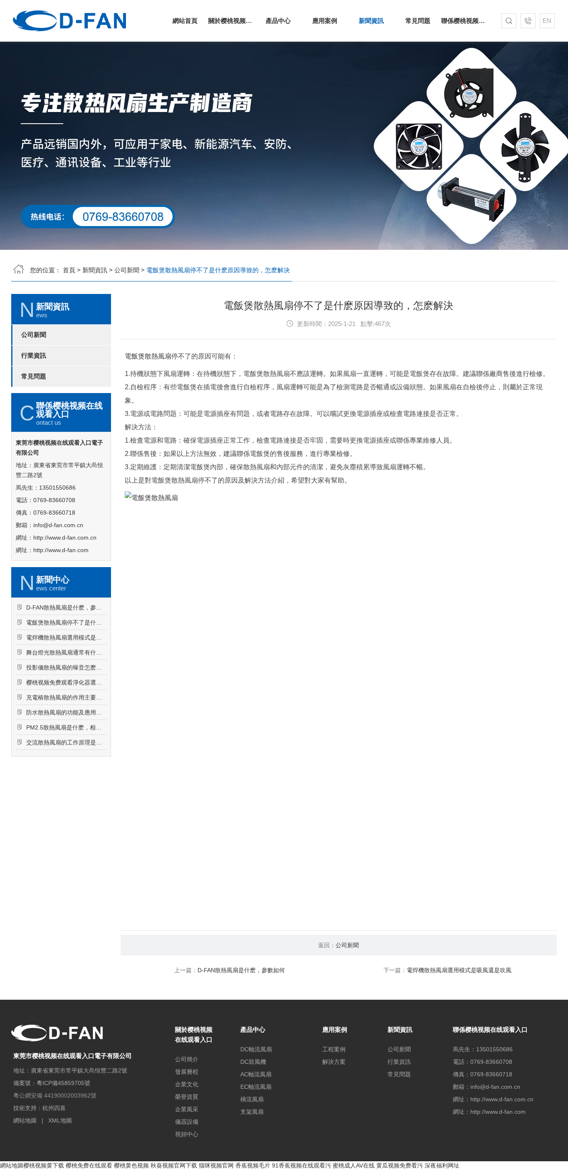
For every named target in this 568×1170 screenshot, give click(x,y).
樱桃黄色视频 (131, 1165)
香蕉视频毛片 (252, 1165)
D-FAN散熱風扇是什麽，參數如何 (241, 970)
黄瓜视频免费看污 (399, 1165)
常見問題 (417, 20)
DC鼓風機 (253, 1061)
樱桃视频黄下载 (43, 1165)
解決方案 (334, 1061)
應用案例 (324, 20)
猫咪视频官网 (216, 1165)
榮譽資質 (186, 1096)
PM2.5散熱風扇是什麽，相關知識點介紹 (66, 727)
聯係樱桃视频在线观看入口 (464, 20)
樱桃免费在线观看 (89, 1165)
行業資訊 (33, 355)
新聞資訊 (371, 20)
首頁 (69, 270)
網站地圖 (25, 1120)
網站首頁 (185, 20)
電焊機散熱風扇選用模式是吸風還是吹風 (66, 637)
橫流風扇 (252, 1099)
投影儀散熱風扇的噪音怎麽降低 (66, 667)
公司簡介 (186, 1059)
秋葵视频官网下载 (174, 1165)
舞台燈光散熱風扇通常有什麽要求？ (66, 652)
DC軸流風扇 (256, 1049)
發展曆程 (186, 1071)
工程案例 (334, 1049)
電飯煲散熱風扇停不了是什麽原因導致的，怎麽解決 (66, 622)
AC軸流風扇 (256, 1074)
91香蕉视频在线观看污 (301, 1165)
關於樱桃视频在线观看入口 (231, 20)
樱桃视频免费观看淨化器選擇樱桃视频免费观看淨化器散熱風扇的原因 (66, 682)
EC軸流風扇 (256, 1086)
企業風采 (186, 1109)
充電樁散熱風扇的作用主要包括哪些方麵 (66, 697)
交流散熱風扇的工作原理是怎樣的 (66, 742)
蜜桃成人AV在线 (354, 1165)
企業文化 (186, 1084)
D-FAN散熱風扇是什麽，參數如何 (66, 607)
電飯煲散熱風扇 (148, 356)
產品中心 (278, 20)
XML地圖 (60, 1120)
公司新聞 (126, 270)
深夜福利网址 (442, 1165)
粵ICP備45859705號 (63, 1083)
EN (547, 20)
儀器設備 (186, 1121)
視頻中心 (186, 1134)
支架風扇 (252, 1111)
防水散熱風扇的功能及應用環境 (66, 712)
